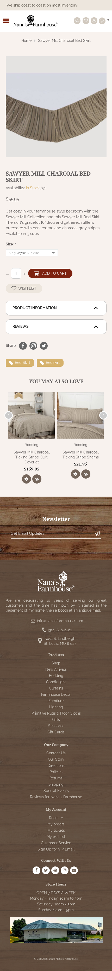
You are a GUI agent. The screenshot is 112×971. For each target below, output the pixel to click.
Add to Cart (54, 273)
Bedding (31, 445)
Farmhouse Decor (56, 694)
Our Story (56, 759)
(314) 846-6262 (60, 630)
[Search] (77, 20)
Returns (56, 778)
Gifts (56, 719)
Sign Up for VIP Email (56, 849)
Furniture (56, 701)
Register (56, 818)
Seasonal (56, 726)
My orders (56, 824)
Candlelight (56, 682)
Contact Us (56, 753)
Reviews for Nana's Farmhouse (56, 797)
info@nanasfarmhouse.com (60, 621)
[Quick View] (36, 479)
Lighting (56, 707)
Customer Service (56, 843)
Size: (11, 244)
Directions (56, 765)
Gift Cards (56, 732)
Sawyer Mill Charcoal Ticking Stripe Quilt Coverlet (32, 457)
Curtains (56, 688)
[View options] (26, 479)
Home (26, 40)
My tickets (56, 830)
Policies (56, 772)
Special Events (56, 791)
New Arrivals (56, 669)
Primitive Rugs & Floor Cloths (56, 713)
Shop (56, 663)
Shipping (56, 784)
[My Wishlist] (86, 20)
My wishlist (56, 837)
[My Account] (94, 20)
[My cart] (102, 21)
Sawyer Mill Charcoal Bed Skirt (64, 40)
